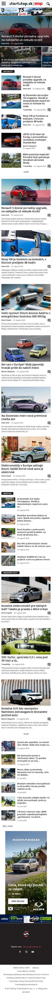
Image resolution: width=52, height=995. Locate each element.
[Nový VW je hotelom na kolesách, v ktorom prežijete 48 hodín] (11, 121)
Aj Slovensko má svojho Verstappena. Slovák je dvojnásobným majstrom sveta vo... (32, 502)
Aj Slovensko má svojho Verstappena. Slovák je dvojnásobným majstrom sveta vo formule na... (20, 62)
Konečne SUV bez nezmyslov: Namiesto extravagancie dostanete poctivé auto (24, 712)
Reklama (36, 968)
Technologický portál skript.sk (26, 984)
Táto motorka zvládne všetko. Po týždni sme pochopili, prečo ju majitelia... (33, 800)
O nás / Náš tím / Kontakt (26, 971)
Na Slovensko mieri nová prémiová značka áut (24, 417)
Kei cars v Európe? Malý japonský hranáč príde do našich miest (22, 366)
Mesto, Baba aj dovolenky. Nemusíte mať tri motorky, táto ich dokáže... (33, 772)
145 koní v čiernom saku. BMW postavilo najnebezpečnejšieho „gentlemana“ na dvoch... (32, 814)
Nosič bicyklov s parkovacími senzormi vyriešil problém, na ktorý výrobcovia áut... (31, 532)
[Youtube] (32, 952)
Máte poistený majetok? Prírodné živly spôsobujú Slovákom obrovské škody (36, 158)
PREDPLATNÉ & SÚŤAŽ (21, 968)
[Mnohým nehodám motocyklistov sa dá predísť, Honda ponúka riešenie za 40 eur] (8, 787)
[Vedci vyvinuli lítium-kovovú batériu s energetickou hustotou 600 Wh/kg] (26, 297)
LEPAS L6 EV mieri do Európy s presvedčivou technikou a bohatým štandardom (35, 138)
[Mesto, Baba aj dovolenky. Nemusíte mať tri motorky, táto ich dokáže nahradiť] (8, 773)
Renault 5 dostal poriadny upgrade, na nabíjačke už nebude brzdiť (25, 38)
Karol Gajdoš (6, 613)
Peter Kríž (5, 43)
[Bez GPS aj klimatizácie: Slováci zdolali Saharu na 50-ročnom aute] (8, 547)
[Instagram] (26, 952)
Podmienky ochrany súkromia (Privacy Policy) (26, 981)
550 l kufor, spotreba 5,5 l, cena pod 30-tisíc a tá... (24, 658)
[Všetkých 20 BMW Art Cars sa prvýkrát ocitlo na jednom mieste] (8, 561)
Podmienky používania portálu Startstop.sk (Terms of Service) (26, 974)
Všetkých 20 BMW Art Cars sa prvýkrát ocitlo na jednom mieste (33, 558)
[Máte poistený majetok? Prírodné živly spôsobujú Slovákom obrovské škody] (11, 160)
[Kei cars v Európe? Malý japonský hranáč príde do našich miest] (26, 348)
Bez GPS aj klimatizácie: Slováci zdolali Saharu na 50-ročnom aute (33, 544)
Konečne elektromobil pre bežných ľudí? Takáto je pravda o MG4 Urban (24, 607)
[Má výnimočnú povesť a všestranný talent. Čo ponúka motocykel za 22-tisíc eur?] (8, 759)
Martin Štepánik (29, 146)
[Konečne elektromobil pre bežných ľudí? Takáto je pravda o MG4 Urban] (26, 590)
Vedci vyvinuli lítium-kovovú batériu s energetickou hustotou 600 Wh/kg (25, 314)
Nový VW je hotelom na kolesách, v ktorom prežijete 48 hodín (35, 118)
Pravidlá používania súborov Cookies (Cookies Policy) (26, 978)
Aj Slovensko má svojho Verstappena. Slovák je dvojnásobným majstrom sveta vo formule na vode (36, 101)
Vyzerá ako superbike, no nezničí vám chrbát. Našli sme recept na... (33, 743)
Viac (25, 172)
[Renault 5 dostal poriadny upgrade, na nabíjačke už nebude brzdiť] (26, 31)
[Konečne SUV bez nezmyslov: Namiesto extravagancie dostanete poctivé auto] (26, 692)
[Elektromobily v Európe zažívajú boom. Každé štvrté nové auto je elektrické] (26, 449)
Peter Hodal (6, 320)
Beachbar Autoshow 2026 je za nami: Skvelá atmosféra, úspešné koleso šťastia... (33, 518)
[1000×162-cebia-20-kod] (26, 918)
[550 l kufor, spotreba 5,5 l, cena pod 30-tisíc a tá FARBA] (26, 641)
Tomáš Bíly (27, 110)
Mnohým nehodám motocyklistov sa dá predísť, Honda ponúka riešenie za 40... (33, 786)
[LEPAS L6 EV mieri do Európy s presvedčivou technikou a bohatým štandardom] (11, 140)
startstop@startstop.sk (31, 947)
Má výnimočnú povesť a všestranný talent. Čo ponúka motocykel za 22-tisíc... (31, 758)
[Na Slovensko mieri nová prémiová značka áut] (26, 400)
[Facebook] (20, 952)
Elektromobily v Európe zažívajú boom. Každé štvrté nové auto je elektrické (22, 469)
